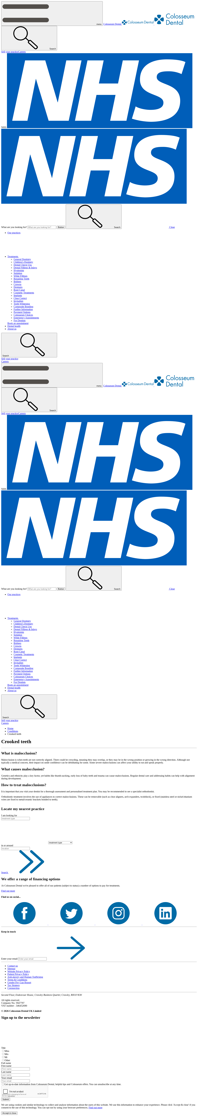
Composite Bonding (23, 306)
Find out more (8, 891)
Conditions (12, 731)
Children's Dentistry (23, 262)
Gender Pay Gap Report (19, 982)
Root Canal (19, 290)
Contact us (12, 966)
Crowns (17, 284)
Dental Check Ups (23, 265)
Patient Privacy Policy (18, 974)
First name (6, 1066)
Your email (6, 1078)
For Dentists (20, 320)
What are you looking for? (14, 227)
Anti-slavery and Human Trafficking (25, 977)
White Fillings (20, 276)
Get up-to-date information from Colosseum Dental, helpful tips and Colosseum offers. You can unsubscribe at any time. (62, 1084)
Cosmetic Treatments (24, 292)
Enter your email (9, 958)
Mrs (6, 1054)
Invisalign (18, 301)
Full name (6, 1063)
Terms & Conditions (17, 979)
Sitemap (11, 968)
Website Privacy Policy (18, 971)
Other (7, 1060)
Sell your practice (9, 51)
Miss (6, 1051)
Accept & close (9, 1113)
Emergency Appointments (26, 317)
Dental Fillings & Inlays (25, 267)
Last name (6, 1072)
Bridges (17, 281)
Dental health (13, 326)
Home (10, 728)
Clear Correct (20, 298)
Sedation (18, 273)
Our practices (13, 232)
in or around (7, 845)
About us (11, 329)
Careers (22, 51)
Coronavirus (13, 988)
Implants (18, 295)
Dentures (18, 287)
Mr (5, 1057)
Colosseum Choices (23, 315)
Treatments (13, 256)
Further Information (23, 309)
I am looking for (9, 815)
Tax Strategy (13, 985)
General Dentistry (22, 259)
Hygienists (19, 270)
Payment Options (22, 312)
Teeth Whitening (22, 303)
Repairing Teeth (21, 278)
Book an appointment (17, 323)
